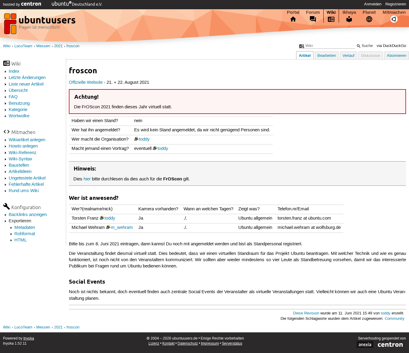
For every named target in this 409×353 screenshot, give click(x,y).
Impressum (210, 343)
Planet (369, 12)
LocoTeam (23, 46)
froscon (72, 46)
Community (395, 319)
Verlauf (349, 56)
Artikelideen (20, 171)
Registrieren (395, 4)
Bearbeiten (326, 56)
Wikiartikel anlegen (27, 140)
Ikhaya (349, 12)
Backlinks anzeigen (28, 214)
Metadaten (24, 227)
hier (87, 179)
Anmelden (372, 4)
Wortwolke (19, 116)
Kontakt (168, 343)
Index (14, 71)
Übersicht (18, 90)
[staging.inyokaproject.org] (40, 25)
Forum (313, 12)
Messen (43, 46)
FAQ (13, 97)
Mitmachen (394, 12)
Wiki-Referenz (23, 153)
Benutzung (19, 103)
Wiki (331, 12)
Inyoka (28, 338)
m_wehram (122, 227)
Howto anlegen (23, 146)
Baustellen (19, 165)
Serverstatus (232, 343)
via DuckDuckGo (391, 46)
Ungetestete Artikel (27, 178)
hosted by (12, 4)
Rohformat (24, 234)
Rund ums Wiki (24, 191)
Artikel (305, 55)
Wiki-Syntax (20, 159)
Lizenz (154, 343)
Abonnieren (396, 56)
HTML (20, 240)
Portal (293, 12)
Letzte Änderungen (27, 77)
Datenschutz (188, 343)
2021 (58, 46)
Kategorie (18, 109)
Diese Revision (306, 313)
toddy (144, 139)
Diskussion (370, 56)
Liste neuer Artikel (26, 84)
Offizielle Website (86, 82)
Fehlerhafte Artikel (26, 184)
